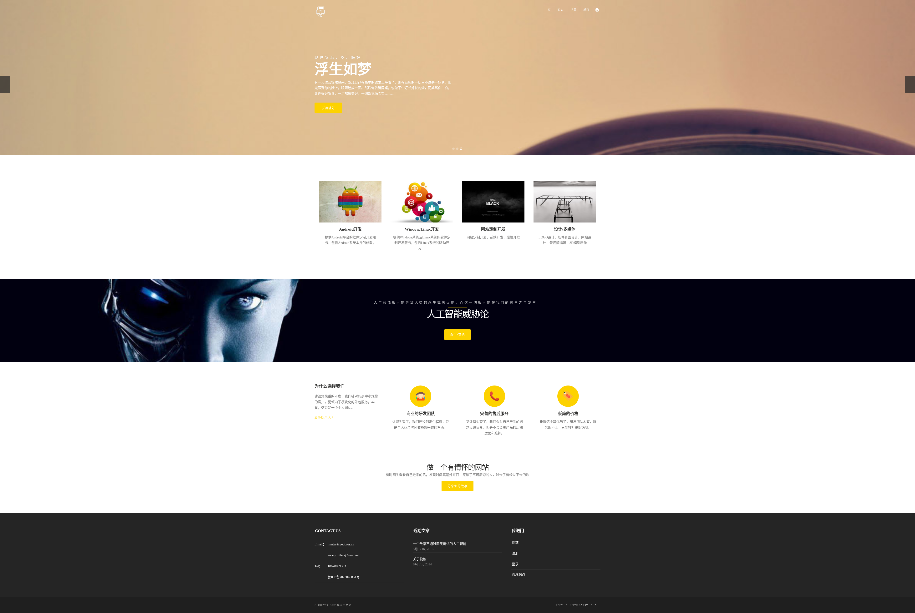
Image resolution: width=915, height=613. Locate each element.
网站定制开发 (493, 229)
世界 (573, 10)
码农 (561, 10)
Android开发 (350, 229)
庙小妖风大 (324, 417)
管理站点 (518, 574)
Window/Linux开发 (422, 229)
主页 (548, 10)
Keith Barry (579, 605)
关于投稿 (419, 559)
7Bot (559, 605)
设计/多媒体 (564, 229)
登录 (515, 564)
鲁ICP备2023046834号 (344, 577)
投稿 (515, 542)
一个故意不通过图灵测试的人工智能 (439, 544)
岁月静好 (328, 108)
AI (596, 605)
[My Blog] (597, 10)
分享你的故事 (457, 486)
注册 (515, 553)
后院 (586, 10)
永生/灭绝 (457, 334)
